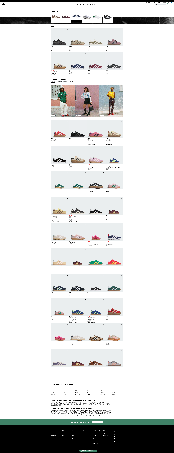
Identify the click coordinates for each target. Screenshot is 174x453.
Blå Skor (76, 390)
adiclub (166, 2)
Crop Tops (52, 392)
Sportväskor (65, 387)
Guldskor (76, 392)
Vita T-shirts (77, 387)
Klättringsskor (102, 396)
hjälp (150, 2)
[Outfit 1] (63, 101)
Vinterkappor (102, 390)
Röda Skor (89, 394)
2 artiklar (53, 115)
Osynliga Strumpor (78, 394)
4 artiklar (77, 115)
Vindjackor (64, 394)
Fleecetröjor (114, 387)
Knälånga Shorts (65, 396)
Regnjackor (77, 396)
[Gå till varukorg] (171, 4)
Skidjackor (89, 390)
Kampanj (95, 4)
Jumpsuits (113, 396)
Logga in (169, 2)
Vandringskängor (102, 392)
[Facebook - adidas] (118, 429)
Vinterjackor (53, 387)
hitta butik (147, 2)
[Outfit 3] (111, 101)
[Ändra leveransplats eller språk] (171, 2)
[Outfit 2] (87, 101)
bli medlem (163, 2)
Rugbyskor (101, 387)
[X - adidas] (118, 434)
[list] (82, 26)
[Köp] (3, 4)
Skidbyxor (89, 392)
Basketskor (113, 390)
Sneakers (87, 4)
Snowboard (65, 390)
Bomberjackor (53, 394)
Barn (83, 4)
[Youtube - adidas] (118, 441)
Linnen (52, 396)
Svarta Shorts (114, 392)
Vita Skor (88, 387)
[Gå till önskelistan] (169, 4)
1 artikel (101, 115)
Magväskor (52, 390)
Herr (77, 4)
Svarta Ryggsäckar (103, 394)
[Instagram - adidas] (118, 432)
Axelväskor (89, 396)
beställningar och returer (154, 2)
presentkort (159, 2)
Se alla (52, 83)
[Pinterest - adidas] (118, 436)
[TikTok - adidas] (118, 439)
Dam (80, 4)
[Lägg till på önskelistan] (67, 29)
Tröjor (64, 392)
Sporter (91, 4)
